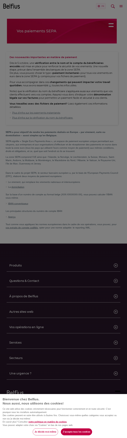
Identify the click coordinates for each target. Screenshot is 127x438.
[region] (63, 416)
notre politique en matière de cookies (47, 422)
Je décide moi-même (45, 432)
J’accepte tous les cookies (76, 432)
